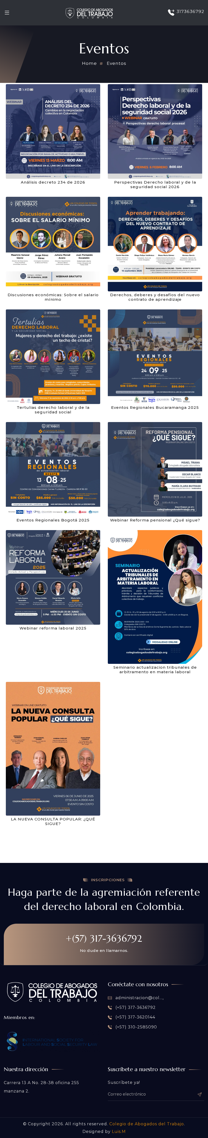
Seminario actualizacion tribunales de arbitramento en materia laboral (155, 669)
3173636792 (190, 11)
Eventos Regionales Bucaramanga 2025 (155, 407)
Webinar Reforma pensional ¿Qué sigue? (155, 520)
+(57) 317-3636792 (104, 938)
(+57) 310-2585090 (135, 1027)
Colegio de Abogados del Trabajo (146, 1123)
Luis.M (119, 1131)
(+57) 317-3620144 (134, 1017)
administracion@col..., (139, 997)
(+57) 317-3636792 (135, 1007)
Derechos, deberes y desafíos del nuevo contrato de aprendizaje (155, 297)
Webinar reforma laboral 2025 (53, 628)
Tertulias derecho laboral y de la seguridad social (53, 409)
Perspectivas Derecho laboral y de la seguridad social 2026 (155, 184)
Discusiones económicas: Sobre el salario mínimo (53, 297)
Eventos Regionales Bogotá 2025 (53, 520)
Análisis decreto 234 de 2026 (53, 182)
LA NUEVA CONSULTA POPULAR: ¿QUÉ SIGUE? (53, 821)
